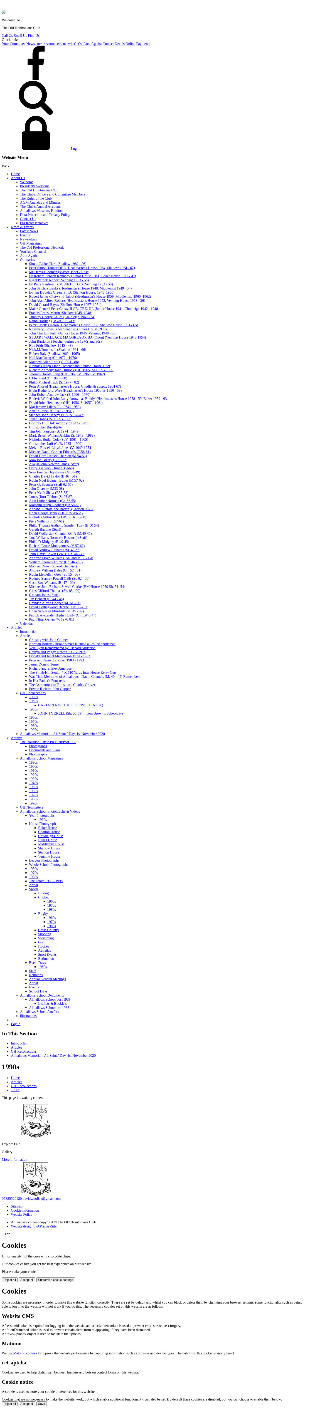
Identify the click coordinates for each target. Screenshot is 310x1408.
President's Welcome (34, 186)
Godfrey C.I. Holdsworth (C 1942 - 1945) (59, 423)
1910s (33, 770)
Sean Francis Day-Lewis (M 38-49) (54, 472)
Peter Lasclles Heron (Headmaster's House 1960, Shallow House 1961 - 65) (83, 325)
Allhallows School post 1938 (50, 999)
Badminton (46, 958)
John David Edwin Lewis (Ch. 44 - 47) (57, 554)
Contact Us (28, 219)
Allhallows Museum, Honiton (41, 211)
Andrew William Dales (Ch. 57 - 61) (55, 570)
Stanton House (48, 852)
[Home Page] (3, 12)
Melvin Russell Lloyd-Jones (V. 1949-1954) (60, 448)
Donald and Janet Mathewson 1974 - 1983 (59, 656)
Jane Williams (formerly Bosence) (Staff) (58, 537)
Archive (16, 738)
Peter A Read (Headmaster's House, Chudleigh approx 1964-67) (75, 386)
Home (15, 174)
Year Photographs (41, 815)
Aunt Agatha (92, 44)
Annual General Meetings (47, 979)
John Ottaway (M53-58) (46, 488)
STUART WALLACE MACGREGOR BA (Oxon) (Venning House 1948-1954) (87, 337)
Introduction (28, 631)
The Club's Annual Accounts (40, 206)
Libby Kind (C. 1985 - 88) (48, 378)
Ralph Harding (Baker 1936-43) (52, 321)
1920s (33, 775)
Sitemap (16, 1206)
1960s (33, 717)
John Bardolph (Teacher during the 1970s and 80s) (65, 341)
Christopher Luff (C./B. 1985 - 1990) (55, 443)
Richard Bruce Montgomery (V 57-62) (57, 546)
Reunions (36, 975)
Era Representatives (34, 223)
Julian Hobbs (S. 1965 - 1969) (50, 419)
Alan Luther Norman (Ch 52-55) (52, 501)
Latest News (29, 231)
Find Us (33, 35)
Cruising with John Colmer (48, 640)
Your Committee (13, 44)
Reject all (10, 1280)
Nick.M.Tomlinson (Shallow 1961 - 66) (57, 349)
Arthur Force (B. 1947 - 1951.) (51, 411)
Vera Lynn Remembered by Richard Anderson (62, 648)
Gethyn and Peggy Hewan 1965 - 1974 (57, 652)
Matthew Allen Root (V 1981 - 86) (54, 362)
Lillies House (47, 840)
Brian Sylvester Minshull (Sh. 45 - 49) (56, 611)
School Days (38, 991)
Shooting (44, 934)
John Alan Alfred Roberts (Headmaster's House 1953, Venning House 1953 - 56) (87, 300)
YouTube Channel (33, 251)
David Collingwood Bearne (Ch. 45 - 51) (58, 607)
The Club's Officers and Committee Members (52, 194)
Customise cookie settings (55, 1280)
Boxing (43, 893)
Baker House (47, 828)
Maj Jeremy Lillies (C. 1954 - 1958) (55, 407)
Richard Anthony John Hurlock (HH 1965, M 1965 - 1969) (71, 370)
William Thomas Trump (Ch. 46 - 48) (56, 562)
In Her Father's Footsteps (47, 681)
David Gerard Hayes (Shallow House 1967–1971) (65, 305)
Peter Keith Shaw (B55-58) (48, 493)
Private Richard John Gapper (50, 689)
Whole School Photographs (48, 864)
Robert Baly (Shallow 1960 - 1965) (54, 354)
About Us (18, 178)
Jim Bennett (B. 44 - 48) (46, 599)
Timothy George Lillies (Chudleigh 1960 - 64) (62, 317)
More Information (14, 1159)
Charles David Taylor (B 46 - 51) (53, 476)
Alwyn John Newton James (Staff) (54, 464)
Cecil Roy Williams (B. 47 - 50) (52, 582)
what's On (75, 44)
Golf (41, 942)
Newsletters (28, 239)
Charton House (49, 832)
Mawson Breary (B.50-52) (48, 460)
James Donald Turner (44, 664)
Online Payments (137, 44)
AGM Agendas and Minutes (40, 202)
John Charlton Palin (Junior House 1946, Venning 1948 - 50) (72, 333)
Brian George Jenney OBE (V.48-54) (56, 513)
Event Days (37, 963)
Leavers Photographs (44, 860)
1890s (33, 762)
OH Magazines (31, 243)
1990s (33, 730)
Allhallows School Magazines (41, 758)
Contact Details (114, 44)
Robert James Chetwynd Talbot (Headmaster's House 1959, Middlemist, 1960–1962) (90, 296)
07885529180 (12, 1198)
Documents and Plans (44, 750)
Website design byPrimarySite (34, 1226)
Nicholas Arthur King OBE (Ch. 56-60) (57, 517)
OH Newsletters (31, 807)
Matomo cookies (25, 1353)
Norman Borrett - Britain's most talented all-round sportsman (72, 644)
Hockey (43, 946)
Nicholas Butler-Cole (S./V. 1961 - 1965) (58, 439)
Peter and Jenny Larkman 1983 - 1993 (56, 660)
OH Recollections (33, 693)
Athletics (44, 950)
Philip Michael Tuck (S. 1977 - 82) (54, 382)
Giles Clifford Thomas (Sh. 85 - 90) (54, 591)
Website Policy (21, 1214)
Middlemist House (51, 844)
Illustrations (28, 1016)
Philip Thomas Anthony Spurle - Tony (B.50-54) (64, 525)
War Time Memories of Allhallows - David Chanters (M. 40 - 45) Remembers (84, 676)
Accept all (27, 1280)
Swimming (46, 938)
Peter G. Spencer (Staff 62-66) (51, 484)
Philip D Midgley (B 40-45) (49, 542)
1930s (33, 697)
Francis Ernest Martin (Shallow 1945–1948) (60, 313)
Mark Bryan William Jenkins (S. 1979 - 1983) (62, 435)
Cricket (43, 897)
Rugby (43, 914)
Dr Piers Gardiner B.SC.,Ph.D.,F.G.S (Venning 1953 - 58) (71, 284)
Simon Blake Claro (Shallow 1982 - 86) (57, 264)
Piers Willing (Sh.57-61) (46, 521)
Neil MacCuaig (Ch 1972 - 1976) (53, 358)
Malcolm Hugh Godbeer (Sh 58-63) (55, 505)
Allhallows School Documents (42, 995)
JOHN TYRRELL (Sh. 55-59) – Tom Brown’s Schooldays (80, 713)
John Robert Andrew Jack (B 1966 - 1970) (59, 394)
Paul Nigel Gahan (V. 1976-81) (51, 619)
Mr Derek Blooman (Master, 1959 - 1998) (59, 272)
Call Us (7, 35)
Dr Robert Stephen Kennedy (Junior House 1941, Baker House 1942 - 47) (82, 276)
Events (25, 235)
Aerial (33, 885)
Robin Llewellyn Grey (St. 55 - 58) (54, 574)
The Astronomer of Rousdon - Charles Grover (62, 685)
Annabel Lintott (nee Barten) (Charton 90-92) (61, 509)
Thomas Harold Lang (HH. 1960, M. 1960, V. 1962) (67, 374)
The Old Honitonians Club (39, 190)
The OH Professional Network (42, 247)
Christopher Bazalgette (45, 427)
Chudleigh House (50, 836)
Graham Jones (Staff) (44, 595)
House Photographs (43, 824)
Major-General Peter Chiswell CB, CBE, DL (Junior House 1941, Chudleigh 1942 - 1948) (94, 309)
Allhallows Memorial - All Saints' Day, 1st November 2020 (62, 734)
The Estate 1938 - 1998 (46, 881)
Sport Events (47, 954)
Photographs (38, 746)
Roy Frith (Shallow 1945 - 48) (51, 345)
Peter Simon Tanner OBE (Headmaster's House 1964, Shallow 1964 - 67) (82, 268)
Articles (16, 627)
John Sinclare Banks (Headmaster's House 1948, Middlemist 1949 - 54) (80, 288)
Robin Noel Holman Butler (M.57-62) (56, 480)
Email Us (20, 35)
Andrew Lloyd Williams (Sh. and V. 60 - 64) (61, 558)
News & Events (22, 227)
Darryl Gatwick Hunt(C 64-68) (51, 468)
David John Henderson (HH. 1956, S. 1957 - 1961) (66, 403)
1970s (33, 721)
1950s (33, 709)
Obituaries (27, 260)
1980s (33, 726)
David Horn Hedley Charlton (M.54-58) (58, 456)
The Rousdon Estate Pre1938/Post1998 (48, 742)
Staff (32, 971)
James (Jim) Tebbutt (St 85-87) (51, 497)
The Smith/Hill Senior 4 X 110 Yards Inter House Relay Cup (72, 672)
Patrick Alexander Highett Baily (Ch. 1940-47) (62, 615)
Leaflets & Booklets (52, 1003)
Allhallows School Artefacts (40, 1012)
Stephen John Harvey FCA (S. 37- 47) (56, 415)
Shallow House (49, 848)
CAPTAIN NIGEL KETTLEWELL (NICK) (70, 705)
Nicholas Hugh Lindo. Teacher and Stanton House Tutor (69, 366)
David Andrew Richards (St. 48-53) (54, 550)
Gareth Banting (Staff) (45, 529)
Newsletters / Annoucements (46, 44)
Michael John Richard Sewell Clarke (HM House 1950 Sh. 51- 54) (77, 587)
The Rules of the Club (36, 198)
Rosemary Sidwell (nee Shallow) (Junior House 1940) (68, 329)
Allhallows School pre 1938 (49, 1008)
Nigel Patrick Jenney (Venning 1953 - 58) (59, 280)
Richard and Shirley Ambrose (50, 668)
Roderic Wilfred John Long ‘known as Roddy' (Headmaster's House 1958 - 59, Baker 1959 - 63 (98, 399)
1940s (33, 701)
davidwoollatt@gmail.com (42, 1198)
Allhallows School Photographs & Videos (50, 811)
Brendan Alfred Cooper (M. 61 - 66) (55, 603)
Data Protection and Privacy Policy (45, 215)
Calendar (26, 623)
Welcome (26, 182)
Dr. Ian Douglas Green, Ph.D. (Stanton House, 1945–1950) (71, 292)
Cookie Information (25, 1210)
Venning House (49, 856)
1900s (33, 766)
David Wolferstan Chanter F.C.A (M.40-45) (60, 533)
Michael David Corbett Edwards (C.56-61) (60, 452)
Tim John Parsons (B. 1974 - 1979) (54, 431)
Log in (75, 149)
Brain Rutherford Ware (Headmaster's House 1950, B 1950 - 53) (75, 390)
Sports (33, 889)
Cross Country (48, 930)
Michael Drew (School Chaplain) (53, 566)
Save (41, 1404)
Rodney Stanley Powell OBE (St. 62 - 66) (59, 578)
